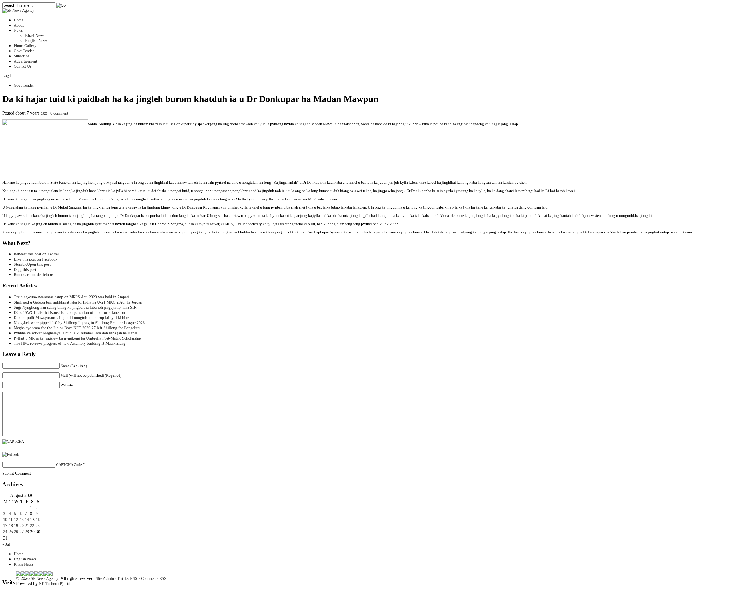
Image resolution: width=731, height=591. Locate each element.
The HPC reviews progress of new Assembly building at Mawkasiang (69, 343)
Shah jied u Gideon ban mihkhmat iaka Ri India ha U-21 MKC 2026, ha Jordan (78, 302)
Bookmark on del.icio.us (33, 275)
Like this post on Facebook (35, 259)
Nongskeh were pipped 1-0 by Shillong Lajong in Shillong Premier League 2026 (79, 323)
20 (22, 526)
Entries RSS (127, 578)
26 (16, 532)
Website (67, 385)
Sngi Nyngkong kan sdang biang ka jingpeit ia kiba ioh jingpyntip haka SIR (75, 307)
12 (16, 520)
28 (27, 532)
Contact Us (22, 66)
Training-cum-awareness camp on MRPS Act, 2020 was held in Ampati (71, 297)
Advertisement (25, 61)
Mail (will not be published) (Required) (91, 375)
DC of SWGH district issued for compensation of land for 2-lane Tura (70, 312)
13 (22, 520)
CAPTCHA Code (69, 464)
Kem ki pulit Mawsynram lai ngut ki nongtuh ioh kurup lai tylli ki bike (71, 318)
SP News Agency (44, 578)
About (19, 25)
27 (22, 532)
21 (27, 526)
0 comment (59, 113)
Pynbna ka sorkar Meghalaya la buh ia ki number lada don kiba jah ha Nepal (75, 333)
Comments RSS (153, 578)
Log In (7, 75)
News (18, 30)
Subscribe (21, 56)
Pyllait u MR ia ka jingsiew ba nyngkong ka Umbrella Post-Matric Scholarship (77, 338)
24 (5, 532)
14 (27, 520)
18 (11, 526)
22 (32, 526)
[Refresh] (10, 454)
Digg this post (25, 269)
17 (5, 526)
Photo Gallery (25, 46)
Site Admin (105, 578)
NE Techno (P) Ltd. (55, 584)
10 (5, 520)
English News (36, 41)
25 (11, 532)
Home (18, 20)
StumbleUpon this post (32, 264)
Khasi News (34, 35)
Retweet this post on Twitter (36, 254)
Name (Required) (74, 366)
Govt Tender (24, 51)
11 (11, 520)
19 (16, 526)
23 (38, 526)
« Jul (6, 544)
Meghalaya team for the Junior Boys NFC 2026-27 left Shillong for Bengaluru (77, 328)
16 (38, 520)
